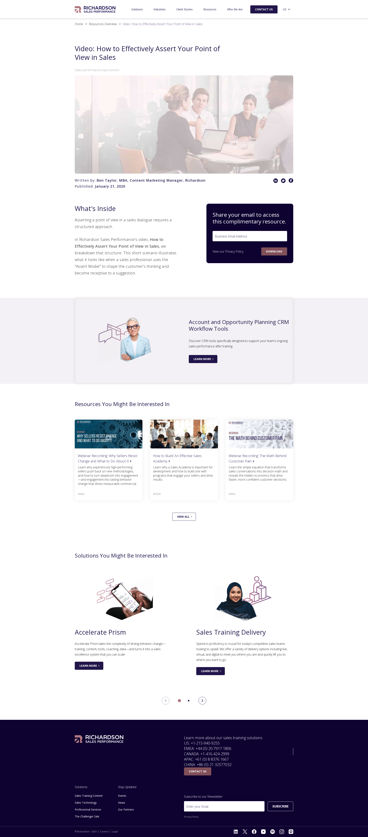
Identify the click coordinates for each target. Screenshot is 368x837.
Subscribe (280, 806)
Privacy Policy (234, 251)
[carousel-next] (202, 700)
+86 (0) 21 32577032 (214, 764)
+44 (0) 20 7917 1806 (213, 748)
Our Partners (126, 809)
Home (79, 24)
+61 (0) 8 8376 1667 (212, 759)
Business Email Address (231, 236)
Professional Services (88, 809)
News (121, 802)
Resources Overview (103, 24)
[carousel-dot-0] (179, 700)
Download (274, 251)
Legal (115, 831)
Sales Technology (86, 802)
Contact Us (264, 9)
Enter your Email (197, 806)
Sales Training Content (89, 795)
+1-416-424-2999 (214, 753)
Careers (104, 831)
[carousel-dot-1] (188, 700)
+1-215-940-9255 (205, 743)
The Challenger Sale (87, 816)
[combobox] (287, 9)
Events (122, 795)
